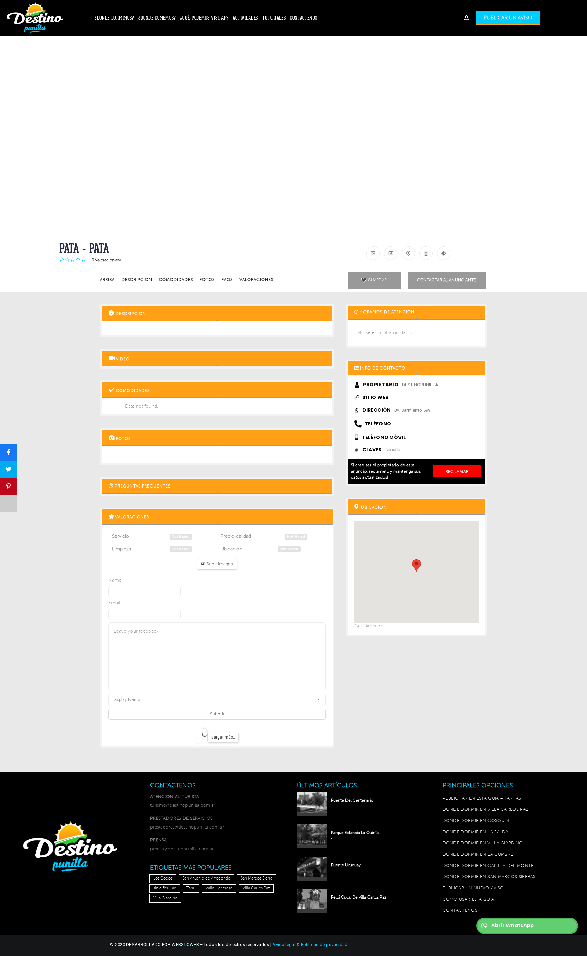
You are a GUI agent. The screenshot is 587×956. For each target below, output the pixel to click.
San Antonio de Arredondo (206, 878)
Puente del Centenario (352, 800)
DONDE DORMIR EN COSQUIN (476, 820)
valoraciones (256, 280)
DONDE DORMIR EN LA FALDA (476, 832)
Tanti (190, 888)
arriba (107, 280)
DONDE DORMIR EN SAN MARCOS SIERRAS (489, 876)
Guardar (377, 280)
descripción (137, 280)
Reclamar (457, 471)
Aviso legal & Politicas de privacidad (310, 944)
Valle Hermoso (219, 888)
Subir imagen (219, 564)
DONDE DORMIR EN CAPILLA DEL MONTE (488, 865)
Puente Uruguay (346, 865)
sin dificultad (164, 888)
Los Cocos (162, 878)
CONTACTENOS (460, 910)
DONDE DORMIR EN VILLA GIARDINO (483, 843)
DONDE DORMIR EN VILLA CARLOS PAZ (486, 809)
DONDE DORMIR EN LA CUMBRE (478, 854)
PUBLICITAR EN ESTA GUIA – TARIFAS (482, 798)
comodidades (176, 280)
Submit (217, 714)
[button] (508, 18)
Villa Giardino (165, 898)
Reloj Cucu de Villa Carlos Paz (358, 897)
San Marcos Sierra (256, 878)
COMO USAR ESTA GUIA (468, 899)
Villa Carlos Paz (256, 888)
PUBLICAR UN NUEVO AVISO (473, 888)
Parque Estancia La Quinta (355, 833)
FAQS (227, 280)
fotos (207, 280)
